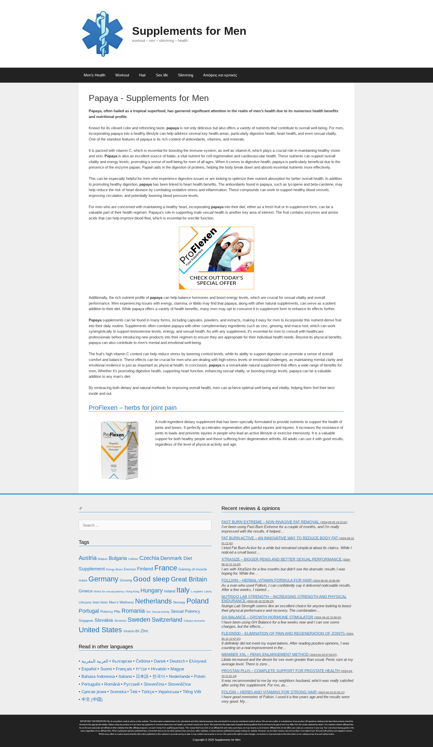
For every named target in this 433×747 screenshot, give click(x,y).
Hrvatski (159, 669)
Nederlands (179, 676)
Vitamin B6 (131, 631)
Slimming (185, 75)
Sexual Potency (185, 611)
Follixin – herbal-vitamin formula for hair (267, 580)
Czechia (149, 558)
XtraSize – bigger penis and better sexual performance (282, 559)
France (165, 568)
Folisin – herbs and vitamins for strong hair (269, 692)
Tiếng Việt (192, 691)
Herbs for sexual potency (109, 591)
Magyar (177, 669)
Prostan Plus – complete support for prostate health (281, 671)
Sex (148, 611)
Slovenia (120, 620)
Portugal (89, 611)
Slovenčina (154, 684)
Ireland (169, 591)
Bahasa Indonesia (98, 676)
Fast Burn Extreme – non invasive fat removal (270, 522)
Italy (183, 590)
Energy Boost (114, 569)
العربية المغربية (94, 661)
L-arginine (197, 591)
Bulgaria (118, 558)
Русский (132, 684)
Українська (168, 691)
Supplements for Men (189, 31)
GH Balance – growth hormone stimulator (267, 617)
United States (100, 630)
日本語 (142, 676)
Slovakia (103, 620)
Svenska (118, 691)
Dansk (160, 661)
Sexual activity (161, 611)
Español (88, 669)
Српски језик (93, 691)
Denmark (171, 558)
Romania (133, 610)
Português (90, 684)
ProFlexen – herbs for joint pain (133, 407)
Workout (122, 75)
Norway (179, 602)
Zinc (145, 631)
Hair (142, 75)
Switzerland (167, 619)
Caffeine (133, 558)
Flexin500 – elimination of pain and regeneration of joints (283, 633)
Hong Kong (132, 591)
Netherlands (153, 601)
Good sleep (151, 579)
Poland (197, 601)
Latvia (207, 591)
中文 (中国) (92, 699)
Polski (199, 676)
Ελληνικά (197, 661)
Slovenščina (179, 684)
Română (112, 684)
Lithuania (85, 602)
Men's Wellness (121, 602)
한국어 (158, 676)
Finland (145, 568)
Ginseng (126, 580)
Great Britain (189, 579)
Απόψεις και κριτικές (220, 75)
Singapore (86, 620)
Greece (85, 591)
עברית (141, 669)
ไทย (134, 691)
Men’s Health (94, 75)
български (122, 661)
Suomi (106, 669)
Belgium (102, 558)
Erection (130, 569)
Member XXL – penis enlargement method (265, 654)
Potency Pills (110, 611)
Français (124, 669)
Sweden (139, 619)
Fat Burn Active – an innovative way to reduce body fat (280, 538)
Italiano (125, 676)
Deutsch (177, 661)
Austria (88, 558)
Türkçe (147, 691)
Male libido (100, 602)
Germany (103, 579)
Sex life (162, 75)
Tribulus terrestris (194, 620)
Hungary (152, 590)
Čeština (143, 661)
